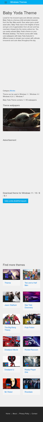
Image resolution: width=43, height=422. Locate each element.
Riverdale (29, 392)
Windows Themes (18, 1)
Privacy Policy (24, 413)
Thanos (8, 282)
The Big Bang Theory (10, 328)
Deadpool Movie (11, 349)
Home (8, 413)
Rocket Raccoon (31, 349)
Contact (34, 413)
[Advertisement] (21, 64)
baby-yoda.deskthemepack (15, 201)
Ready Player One (30, 370)
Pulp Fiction (29, 327)
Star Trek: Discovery (29, 306)
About (15, 413)
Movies (12, 90)
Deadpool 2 (9, 369)
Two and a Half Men (31, 283)
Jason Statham (11, 305)
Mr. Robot (8, 392)
